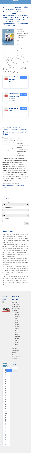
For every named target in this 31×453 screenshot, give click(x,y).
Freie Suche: (5, 218)
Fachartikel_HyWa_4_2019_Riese (14, 79)
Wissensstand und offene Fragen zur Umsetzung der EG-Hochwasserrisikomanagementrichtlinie (15, 131)
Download (23, 77)
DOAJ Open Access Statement (6, 395)
